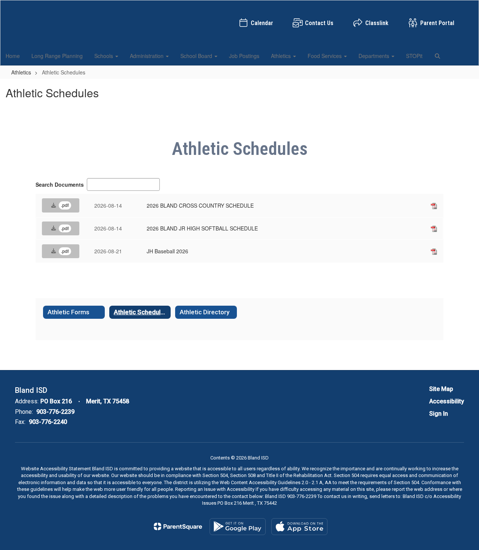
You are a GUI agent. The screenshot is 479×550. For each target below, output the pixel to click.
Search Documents (60, 184)
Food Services (325, 55)
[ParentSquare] (178, 526)
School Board (197, 55)
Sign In (438, 413)
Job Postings (244, 55)
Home (13, 55)
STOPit (414, 55)
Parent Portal (437, 23)
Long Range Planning (57, 55)
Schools (104, 55)
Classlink (376, 23)
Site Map (441, 388)
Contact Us (319, 23)
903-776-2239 (55, 411)
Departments (375, 55)
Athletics (281, 55)
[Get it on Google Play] (238, 526)
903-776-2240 (48, 421)
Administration (147, 55)
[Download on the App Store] (299, 526)
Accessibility (446, 401)
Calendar (262, 23)
